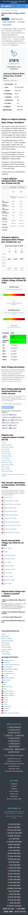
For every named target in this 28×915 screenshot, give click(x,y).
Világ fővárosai (14, 796)
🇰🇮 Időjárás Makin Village (9, 519)
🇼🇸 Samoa (4, 697)
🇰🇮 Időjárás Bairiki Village (9, 508)
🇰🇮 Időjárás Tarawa (7, 497)
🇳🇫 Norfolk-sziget (7, 686)
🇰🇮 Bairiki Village (6, 548)
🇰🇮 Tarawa (5, 552)
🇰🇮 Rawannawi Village (8, 580)
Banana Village (6, 469)
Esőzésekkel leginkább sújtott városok (14, 763)
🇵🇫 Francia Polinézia (7, 673)
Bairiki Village (5, 449)
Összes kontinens (14, 791)
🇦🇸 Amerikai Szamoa (8, 660)
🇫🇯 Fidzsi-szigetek (7, 671)
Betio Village (5, 636)
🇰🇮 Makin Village (6, 584)
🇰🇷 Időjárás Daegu (20, 749)
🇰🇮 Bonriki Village (7, 573)
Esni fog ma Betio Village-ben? (12, 617)
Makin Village (5, 458)
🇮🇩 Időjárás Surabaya (14, 752)
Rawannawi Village (7, 471)
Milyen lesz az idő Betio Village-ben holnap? (13, 612)
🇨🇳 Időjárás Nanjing (8, 749)
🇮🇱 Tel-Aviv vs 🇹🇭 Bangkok (9, 414)
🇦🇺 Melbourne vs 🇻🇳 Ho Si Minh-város (12, 420)
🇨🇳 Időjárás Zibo (8, 735)
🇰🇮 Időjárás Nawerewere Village (11, 526)
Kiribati (7, 10)
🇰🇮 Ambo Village (6, 562)
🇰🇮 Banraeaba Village (8, 559)
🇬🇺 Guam (4, 675)
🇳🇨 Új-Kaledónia (6, 706)
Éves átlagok (21, 22)
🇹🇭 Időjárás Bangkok (14, 746)
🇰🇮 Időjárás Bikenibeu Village (10, 501)
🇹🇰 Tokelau (5, 700)
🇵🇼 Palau (4, 689)
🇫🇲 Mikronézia (6, 680)
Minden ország (14, 793)
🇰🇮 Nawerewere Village (8, 569)
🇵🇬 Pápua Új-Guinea (7, 691)
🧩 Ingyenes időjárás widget (14, 798)
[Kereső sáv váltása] (19, 6)
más (3, 10)
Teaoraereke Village (7, 447)
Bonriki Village (6, 451)
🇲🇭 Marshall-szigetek (8, 678)
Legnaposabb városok (14, 768)
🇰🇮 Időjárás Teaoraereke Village (11, 504)
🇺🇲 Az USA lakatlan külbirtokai (11, 664)
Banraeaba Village (7, 462)
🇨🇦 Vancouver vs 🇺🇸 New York (10, 422)
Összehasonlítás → (7, 407)
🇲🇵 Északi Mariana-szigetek (10, 669)
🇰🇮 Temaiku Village (7, 577)
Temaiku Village (6, 453)
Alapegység (14, 783)
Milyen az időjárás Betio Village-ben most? (13, 600)
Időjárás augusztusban (17, 19)
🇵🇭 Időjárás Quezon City (14, 730)
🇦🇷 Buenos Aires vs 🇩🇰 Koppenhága (11, 417)
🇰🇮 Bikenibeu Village (8, 566)
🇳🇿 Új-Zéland (5, 708)
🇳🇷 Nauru (4, 682)
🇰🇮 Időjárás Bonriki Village (9, 512)
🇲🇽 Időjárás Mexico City (14, 732)
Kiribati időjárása (7, 24)
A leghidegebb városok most (14, 761)
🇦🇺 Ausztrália (5, 662)
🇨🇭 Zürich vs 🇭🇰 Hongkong (9, 425)
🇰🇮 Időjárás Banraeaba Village (10, 522)
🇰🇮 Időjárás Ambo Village (9, 529)
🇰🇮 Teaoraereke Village (8, 555)
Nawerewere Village (7, 464)
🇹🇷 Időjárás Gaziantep (14, 743)
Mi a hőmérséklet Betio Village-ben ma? (13, 621)
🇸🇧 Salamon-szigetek (8, 695)
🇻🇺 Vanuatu (5, 711)
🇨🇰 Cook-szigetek (7, 667)
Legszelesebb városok (14, 766)
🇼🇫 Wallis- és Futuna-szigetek (10, 713)
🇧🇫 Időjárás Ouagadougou (14, 727)
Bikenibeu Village (7, 445)
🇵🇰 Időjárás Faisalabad (14, 738)
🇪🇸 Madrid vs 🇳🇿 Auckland (9, 428)
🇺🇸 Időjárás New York (14, 741)
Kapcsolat (14, 786)
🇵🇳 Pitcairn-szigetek (8, 693)
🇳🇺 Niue (4, 684)
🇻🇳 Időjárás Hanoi (19, 735)
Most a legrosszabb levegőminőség (14, 771)
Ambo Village (5, 467)
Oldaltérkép (14, 788)
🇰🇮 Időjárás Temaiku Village (10, 515)
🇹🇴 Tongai (4, 702)
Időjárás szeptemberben (9, 22)
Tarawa (4, 442)
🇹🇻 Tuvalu (4, 704)
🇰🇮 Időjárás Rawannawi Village (11, 533)
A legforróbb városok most (14, 758)
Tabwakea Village (7, 456)
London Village (6, 460)
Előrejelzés (5, 19)
